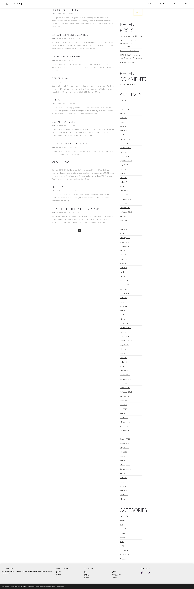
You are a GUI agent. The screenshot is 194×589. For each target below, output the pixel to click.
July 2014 (123, 298)
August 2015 (124, 250)
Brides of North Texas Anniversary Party (75, 208)
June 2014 (123, 302)
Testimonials (56, 82)
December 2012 (125, 379)
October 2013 (125, 336)
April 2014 (123, 310)
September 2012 (126, 392)
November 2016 (125, 203)
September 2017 (126, 161)
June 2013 (123, 353)
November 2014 (125, 289)
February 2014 (125, 319)
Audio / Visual (124, 516)
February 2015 (125, 276)
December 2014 (125, 285)
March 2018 (124, 135)
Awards (122, 520)
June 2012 (123, 405)
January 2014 (125, 323)
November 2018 (125, 105)
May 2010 (123, 486)
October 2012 (125, 388)
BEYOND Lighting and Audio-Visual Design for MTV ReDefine (131, 56)
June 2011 (123, 456)
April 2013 (123, 362)
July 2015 (123, 255)
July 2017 (123, 169)
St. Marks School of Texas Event (70, 143)
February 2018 (125, 139)
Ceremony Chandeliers (65, 10)
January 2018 (125, 143)
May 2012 (123, 409)
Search (138, 12)
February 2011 (125, 465)
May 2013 (123, 358)
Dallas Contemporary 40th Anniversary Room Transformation (129, 43)
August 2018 (124, 113)
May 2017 (123, 178)
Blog (54, 13)
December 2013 (125, 328)
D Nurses (57, 100)
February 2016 (125, 238)
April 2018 (123, 130)
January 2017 (125, 195)
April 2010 (123, 490)
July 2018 (123, 118)
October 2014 (125, 293)
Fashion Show (60, 78)
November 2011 (125, 435)
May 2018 (123, 126)
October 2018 (125, 109)
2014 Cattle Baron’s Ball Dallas (70, 34)
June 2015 (123, 259)
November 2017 (125, 152)
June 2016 (123, 225)
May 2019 (123, 100)
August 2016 (124, 216)
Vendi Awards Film (62, 162)
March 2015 (124, 272)
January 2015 (125, 280)
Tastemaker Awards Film (66, 56)
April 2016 (123, 229)
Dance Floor (124, 529)
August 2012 (124, 396)
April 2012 (123, 413)
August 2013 (124, 345)
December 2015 (125, 246)
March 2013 (124, 366)
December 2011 (125, 430)
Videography (124, 554)
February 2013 (125, 370)
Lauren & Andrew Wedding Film (131, 36)
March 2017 (124, 186)
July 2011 (123, 452)
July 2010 (123, 478)
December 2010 (125, 469)
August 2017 (124, 165)
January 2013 (125, 375)
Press (122, 542)
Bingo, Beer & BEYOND (128, 62)
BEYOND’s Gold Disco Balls (129, 51)
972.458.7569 (86, 575)
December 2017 (125, 148)
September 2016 (126, 212)
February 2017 (125, 190)
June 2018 (123, 122)
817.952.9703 (86, 577)
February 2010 (125, 499)
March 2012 (124, 418)
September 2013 (126, 340)
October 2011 (125, 439)
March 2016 (124, 233)
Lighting (122, 533)
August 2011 (124, 448)
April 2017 (123, 182)
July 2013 (123, 349)
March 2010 (124, 495)
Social (122, 546)
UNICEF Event (59, 187)
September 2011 (126, 443)
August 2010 (124, 473)
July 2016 (123, 220)
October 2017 (125, 156)
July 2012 (123, 400)
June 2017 (123, 173)
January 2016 (125, 242)
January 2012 (125, 426)
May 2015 (123, 263)
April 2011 (123, 460)
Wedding (123, 559)
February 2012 (125, 422)
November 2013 (125, 332)
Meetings (123, 537)
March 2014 (124, 315)
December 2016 (125, 199)
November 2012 (125, 383)
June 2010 (123, 482)
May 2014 (123, 306)
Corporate (58, 571)
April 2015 (123, 268)
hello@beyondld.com (88, 572)
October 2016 (125, 208)
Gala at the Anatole (63, 121)
